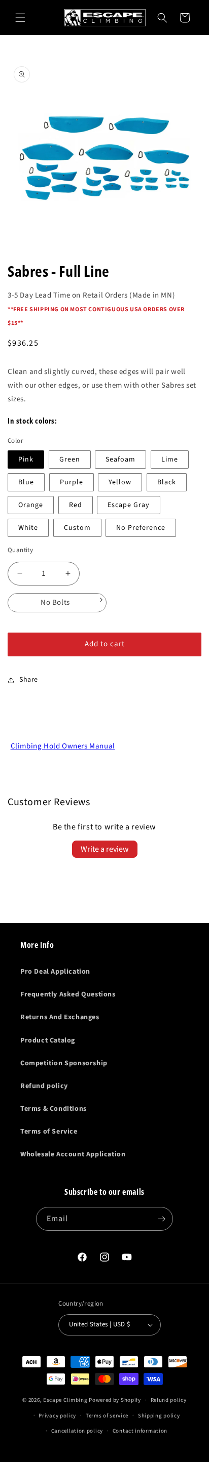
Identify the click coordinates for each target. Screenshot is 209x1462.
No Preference (140, 528)
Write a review (105, 849)
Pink (25, 459)
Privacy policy (57, 1415)
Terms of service (107, 1415)
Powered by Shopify (115, 1400)
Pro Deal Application (55, 972)
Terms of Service (49, 1131)
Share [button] (28, 680)
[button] (20, 18)
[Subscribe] (161, 1219)
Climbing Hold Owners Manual (63, 746)
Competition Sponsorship (64, 1063)
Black (166, 482)
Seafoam (120, 459)
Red (75, 505)
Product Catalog (47, 1040)
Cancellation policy (77, 1431)
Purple (71, 482)
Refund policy (44, 1086)
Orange (30, 505)
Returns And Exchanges (59, 1017)
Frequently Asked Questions (68, 994)
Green (69, 459)
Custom (77, 528)
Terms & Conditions (53, 1109)
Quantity (20, 550)
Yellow (120, 482)
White (28, 528)
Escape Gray (129, 505)
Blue (26, 482)
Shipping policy (159, 1415)
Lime (169, 459)
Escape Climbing (65, 1400)
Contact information (140, 1431)
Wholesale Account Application (72, 1154)
